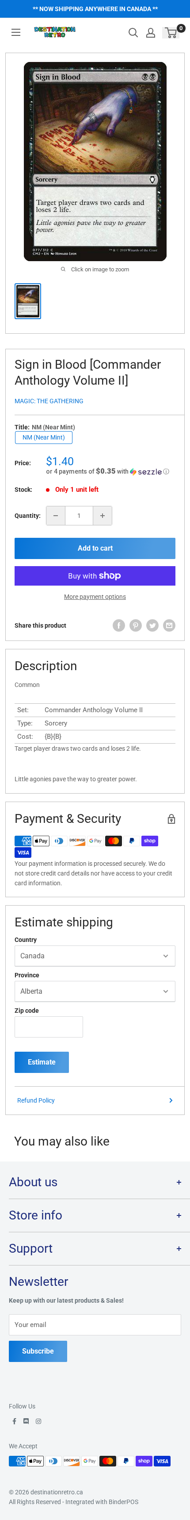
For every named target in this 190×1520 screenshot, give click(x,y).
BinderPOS (123, 1501)
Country (26, 940)
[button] (110, 471)
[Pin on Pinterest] (135, 625)
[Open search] (133, 33)
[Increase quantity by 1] (102, 515)
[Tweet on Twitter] (152, 625)
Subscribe (38, 1351)
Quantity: (28, 515)
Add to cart (95, 548)
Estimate (42, 1062)
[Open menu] (16, 32)
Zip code (27, 1010)
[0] (171, 33)
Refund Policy (36, 1100)
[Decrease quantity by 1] (55, 515)
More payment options (95, 596)
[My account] (150, 33)
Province (27, 975)
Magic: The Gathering (49, 401)
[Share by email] (169, 625)
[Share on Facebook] (119, 625)
